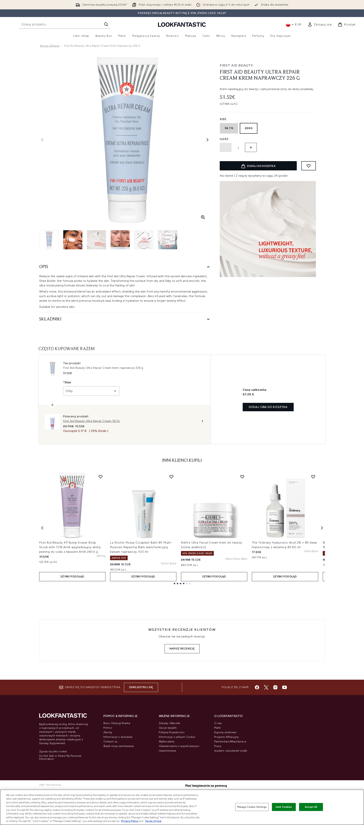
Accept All (311, 806)
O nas (218, 723)
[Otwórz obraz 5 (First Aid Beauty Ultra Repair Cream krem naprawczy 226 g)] (143, 239)
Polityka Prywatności (172, 732)
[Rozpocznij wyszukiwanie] (106, 24)
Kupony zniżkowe (225, 732)
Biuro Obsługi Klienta (116, 723)
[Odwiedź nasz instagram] (275, 687)
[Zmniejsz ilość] (226, 147)
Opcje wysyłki (168, 727)
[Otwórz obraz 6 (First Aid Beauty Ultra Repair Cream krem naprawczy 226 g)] (167, 239)
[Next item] (322, 528)
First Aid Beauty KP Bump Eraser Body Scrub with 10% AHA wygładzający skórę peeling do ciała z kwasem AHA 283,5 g (70, 547)
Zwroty (107, 732)
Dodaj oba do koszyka (268, 407)
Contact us (110, 741)
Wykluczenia (166, 741)
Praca (217, 746)
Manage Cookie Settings (252, 806)
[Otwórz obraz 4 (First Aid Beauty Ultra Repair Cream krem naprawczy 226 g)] (120, 239)
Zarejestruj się (141, 687)
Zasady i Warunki (169, 723)
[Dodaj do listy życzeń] (308, 165)
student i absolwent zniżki (230, 750)
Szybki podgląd (72, 576)
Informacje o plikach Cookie (177, 737)
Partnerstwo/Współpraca (230, 741)
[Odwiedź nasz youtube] (284, 687)
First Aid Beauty (236, 65)
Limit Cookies (284, 806)
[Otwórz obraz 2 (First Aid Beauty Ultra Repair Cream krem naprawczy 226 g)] (72, 239)
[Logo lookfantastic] (182, 24)
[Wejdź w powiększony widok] (203, 217)
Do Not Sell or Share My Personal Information (60, 757)
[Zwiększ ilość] (251, 147)
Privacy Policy (129, 821)
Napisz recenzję (182, 648)
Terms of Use (153, 821)
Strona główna (49, 45)
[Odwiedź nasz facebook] (257, 687)
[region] (182, 807)
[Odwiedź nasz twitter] (266, 687)
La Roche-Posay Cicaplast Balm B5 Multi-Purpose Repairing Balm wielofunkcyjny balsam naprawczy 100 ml (141, 547)
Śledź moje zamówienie (118, 746)
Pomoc (107, 727)
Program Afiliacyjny (226, 737)
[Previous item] (42, 528)
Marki (217, 727)
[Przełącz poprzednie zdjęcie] (42, 140)
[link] (319, 24)
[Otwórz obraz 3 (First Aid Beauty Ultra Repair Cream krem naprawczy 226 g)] (96, 239)
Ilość (224, 139)
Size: (223, 119)
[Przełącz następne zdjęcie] (207, 140)
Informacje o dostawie (117, 737)
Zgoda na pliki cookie (53, 751)
